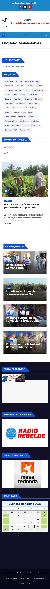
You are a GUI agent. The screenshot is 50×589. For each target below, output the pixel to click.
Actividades (29, 81)
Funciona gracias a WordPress (14, 573)
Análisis (39, 86)
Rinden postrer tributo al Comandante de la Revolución (23, 347)
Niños (23, 112)
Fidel (37, 103)
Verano (22, 130)
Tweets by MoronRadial (14, 67)
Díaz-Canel (18, 99)
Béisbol (26, 90)
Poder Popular (10, 117)
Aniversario (29, 86)
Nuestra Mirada (24, 579)
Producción (22, 117)
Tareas (25, 125)
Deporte (8, 99)
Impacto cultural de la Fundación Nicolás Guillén (23, 319)
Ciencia (7, 94)
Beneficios (9, 90)
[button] (46, 35)
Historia (8, 108)
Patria (30, 112)
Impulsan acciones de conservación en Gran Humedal (20, 294)
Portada (9, 341)
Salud (7, 125)
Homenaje (17, 108)
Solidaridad (16, 125)
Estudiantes (20, 103)
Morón (16, 112)
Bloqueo (18, 90)
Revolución (34, 121)
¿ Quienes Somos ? (38, 579)
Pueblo (31, 117)
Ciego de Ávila (37, 90)
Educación (38, 99)
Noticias (14, 579)
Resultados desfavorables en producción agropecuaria (22, 206)
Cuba (15, 94)
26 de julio (9, 81)
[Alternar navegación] (25, 35)
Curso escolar (33, 94)
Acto (38, 81)
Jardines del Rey (29, 108)
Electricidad (9, 103)
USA (15, 130)
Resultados (24, 121)
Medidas (8, 112)
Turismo (8, 130)
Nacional (10, 262)
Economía (28, 99)
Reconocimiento (11, 121)
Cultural (10, 314)
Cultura (22, 94)
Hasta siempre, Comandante (16, 266)
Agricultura (9, 86)
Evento (30, 103)
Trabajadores (35, 125)
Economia (8, 200)
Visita (29, 130)
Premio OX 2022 (25, 583)
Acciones (19, 81)
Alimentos (19, 86)
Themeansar (42, 573)
